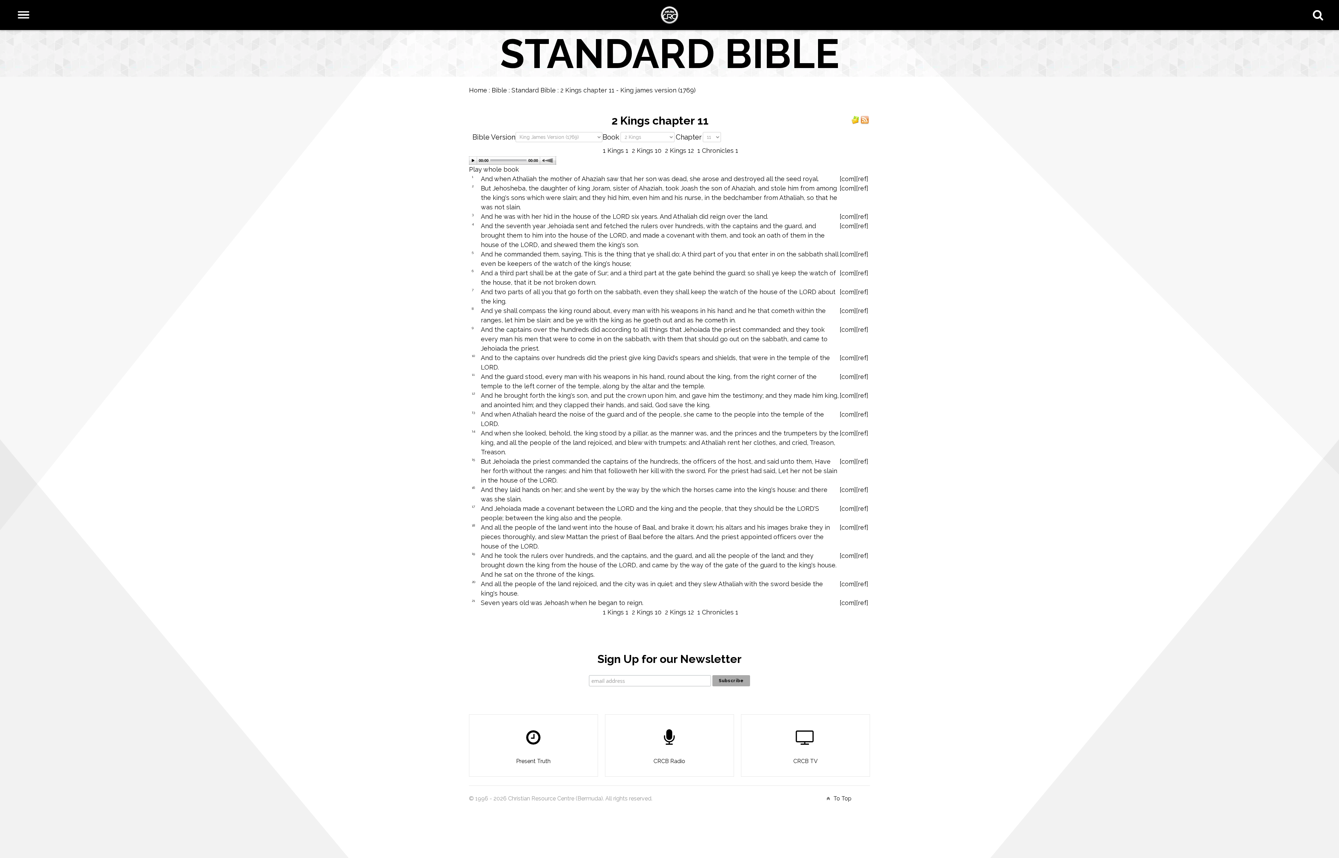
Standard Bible (534, 90)
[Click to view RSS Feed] (865, 119)
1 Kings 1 (615, 150)
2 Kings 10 (646, 150)
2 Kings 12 (679, 150)
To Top (842, 798)
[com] (848, 178)
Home (478, 90)
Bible (499, 90)
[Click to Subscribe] (855, 119)
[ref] (862, 178)
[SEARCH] (1319, 15)
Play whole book (494, 169)
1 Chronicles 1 (717, 150)
